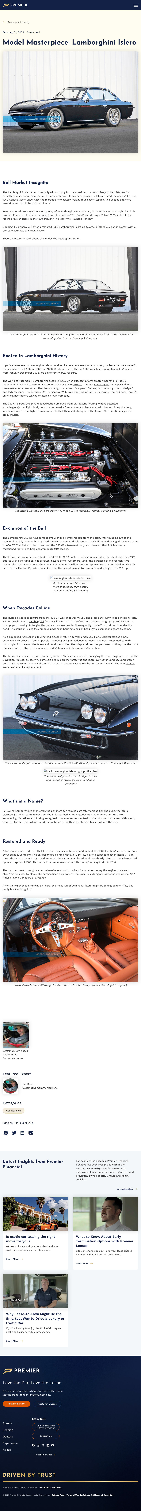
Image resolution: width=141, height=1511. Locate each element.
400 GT (10, 545)
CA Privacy (85, 1495)
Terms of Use (73, 1495)
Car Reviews (13, 1110)
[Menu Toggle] (136, 5)
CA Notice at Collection (102, 1495)
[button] (6, 1133)
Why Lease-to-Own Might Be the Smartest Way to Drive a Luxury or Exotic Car (35, 1318)
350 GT (77, 384)
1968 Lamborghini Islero (67, 226)
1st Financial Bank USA (50, 1487)
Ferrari (69, 537)
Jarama (130, 663)
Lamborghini (101, 384)
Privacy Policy (58, 1495)
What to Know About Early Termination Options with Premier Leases (105, 1241)
